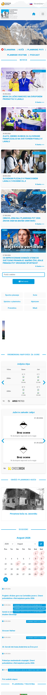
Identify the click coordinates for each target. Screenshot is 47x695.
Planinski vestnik (17, 55)
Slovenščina (38, 4)
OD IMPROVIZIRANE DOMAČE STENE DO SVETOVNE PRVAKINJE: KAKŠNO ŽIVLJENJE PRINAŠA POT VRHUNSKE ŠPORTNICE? (23, 260)
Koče (21, 49)
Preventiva (12, 308)
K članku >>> (39, 102)
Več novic (24, 281)
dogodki (23, 529)
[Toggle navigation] (43, 14)
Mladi (35, 308)
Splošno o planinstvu (12, 302)
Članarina (9, 49)
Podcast (35, 55)
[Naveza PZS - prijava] (7, 4)
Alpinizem (35, 302)
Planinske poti (35, 49)
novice (23, 60)
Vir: (4, 401)
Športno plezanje (12, 295)
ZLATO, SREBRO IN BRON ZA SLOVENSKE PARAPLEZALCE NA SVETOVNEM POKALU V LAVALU (22, 139)
